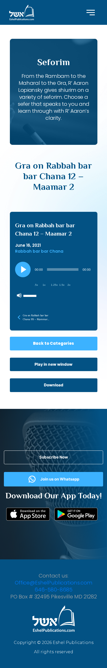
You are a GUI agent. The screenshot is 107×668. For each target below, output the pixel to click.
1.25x (54, 284)
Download (53, 384)
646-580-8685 (53, 589)
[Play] (23, 269)
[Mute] (19, 295)
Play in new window (53, 364)
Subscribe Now (53, 457)
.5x (36, 284)
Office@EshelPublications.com (53, 582)
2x (69, 284)
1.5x (61, 284)
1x (44, 284)
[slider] (30, 295)
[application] (53, 281)
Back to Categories (53, 343)
